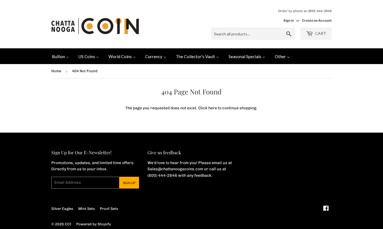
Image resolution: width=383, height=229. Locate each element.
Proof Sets (109, 209)
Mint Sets (86, 209)
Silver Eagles (62, 209)
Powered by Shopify (93, 224)
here (212, 108)
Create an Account (317, 20)
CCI (68, 224)
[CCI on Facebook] (326, 209)
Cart (320, 33)
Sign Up (129, 183)
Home (56, 71)
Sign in (288, 20)
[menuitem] (60, 56)
